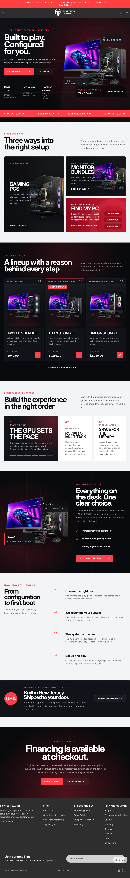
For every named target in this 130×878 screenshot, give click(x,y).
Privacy (108, 833)
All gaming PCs (50, 824)
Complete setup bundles (54, 815)
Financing (78, 824)
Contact (108, 819)
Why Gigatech (6, 821)
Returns (108, 829)
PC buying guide (82, 810)
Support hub (110, 810)
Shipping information (84, 819)
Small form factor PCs (53, 819)
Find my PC (44, 71)
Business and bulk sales (116, 815)
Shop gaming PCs (19, 71)
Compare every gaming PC (65, 367)
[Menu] (3, 13)
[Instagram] (118, 870)
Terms (107, 838)
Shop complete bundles (94, 558)
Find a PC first (52, 781)
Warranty (109, 824)
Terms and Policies (65, 870)
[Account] (121, 13)
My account (110, 843)
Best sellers (48, 810)
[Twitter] (123, 870)
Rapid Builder (80, 815)
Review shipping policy (110, 698)
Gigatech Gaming (19, 870)
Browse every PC (76, 781)
